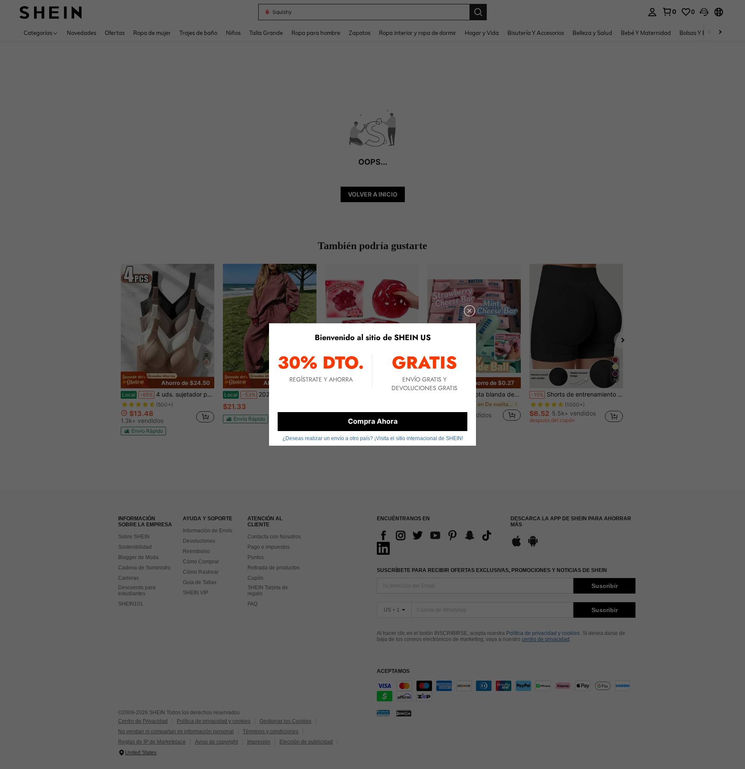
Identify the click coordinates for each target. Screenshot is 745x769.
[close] (469, 310)
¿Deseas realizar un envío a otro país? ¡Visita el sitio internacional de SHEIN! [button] (372, 438)
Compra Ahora (373, 421)
